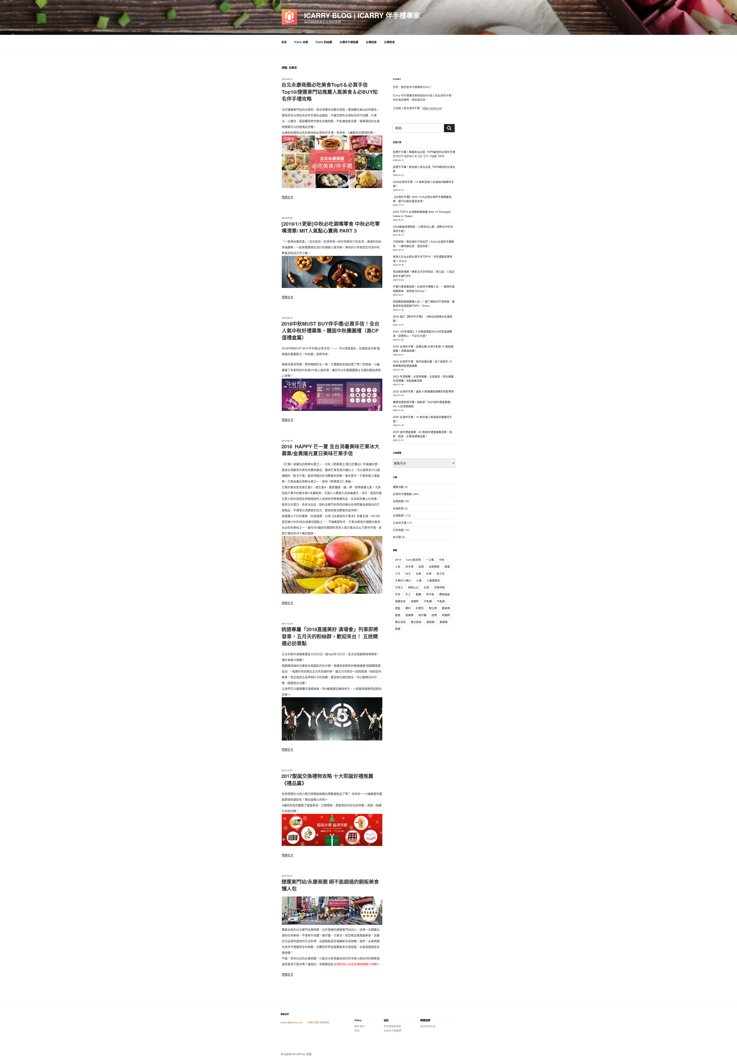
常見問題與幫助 (392, 1026)
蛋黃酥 (409, 615)
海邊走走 (400, 601)
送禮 (434, 615)
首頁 (284, 42)
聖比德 (433, 608)
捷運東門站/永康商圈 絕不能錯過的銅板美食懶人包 (330, 885)
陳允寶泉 (416, 622)
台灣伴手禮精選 (392, 1030)
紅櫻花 (420, 608)
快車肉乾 (439, 587)
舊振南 (446, 608)
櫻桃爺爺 (444, 594)
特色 (356, 1030)
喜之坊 (440, 573)
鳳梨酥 (430, 622)
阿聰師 (446, 615)
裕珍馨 (422, 615)
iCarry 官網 (301, 42)
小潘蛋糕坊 (433, 580)
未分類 (397, 537)
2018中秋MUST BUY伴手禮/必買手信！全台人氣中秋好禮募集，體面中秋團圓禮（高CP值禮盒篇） (330, 330)
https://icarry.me (432, 108)
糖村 (408, 608)
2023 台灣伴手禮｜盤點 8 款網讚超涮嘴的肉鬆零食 (423, 391)
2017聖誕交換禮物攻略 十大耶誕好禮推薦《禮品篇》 (327, 779)
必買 (426, 587)
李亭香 (430, 594)
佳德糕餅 (434, 566)
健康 (447, 566)
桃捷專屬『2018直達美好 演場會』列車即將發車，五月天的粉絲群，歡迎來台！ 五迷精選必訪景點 (329, 636)
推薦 (418, 594)
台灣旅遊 (371, 42)
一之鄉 (430, 559)
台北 (408, 573)
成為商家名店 (427, 1026)
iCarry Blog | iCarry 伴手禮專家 (362, 15)
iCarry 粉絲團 (324, 42)
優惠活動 (398, 487)
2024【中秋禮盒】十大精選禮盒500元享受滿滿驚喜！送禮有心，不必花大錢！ (422, 333)
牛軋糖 (428, 601)
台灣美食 (389, 42)
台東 (418, 573)
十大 (397, 573)
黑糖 (397, 629)
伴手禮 (409, 566)
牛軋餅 (441, 601)
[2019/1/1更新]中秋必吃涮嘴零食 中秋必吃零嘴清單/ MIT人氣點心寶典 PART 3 (330, 227)
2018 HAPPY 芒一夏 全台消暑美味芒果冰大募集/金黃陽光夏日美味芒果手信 (330, 450)
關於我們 (359, 1026)
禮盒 (397, 608)
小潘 (418, 580)
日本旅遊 (398, 530)
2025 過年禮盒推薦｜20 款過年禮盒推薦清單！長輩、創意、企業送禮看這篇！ (422, 434)
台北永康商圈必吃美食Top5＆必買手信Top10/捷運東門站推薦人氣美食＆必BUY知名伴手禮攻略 (329, 91)
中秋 (441, 559)
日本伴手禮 (399, 523)
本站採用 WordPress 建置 (296, 1054)
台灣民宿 (398, 508)
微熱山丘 (413, 587)
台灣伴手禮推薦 (349, 42)
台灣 (428, 573)
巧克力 (399, 587)
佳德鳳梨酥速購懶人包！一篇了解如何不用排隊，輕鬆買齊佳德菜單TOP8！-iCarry (424, 303)
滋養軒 (415, 601)
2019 (398, 559)
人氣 (397, 566)
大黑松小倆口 (403, 580)
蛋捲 (397, 615)
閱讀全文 (287, 197)
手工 (408, 594)
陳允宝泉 (400, 622)
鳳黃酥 (444, 622)
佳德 (421, 566)
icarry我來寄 (413, 559)
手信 (397, 594)
